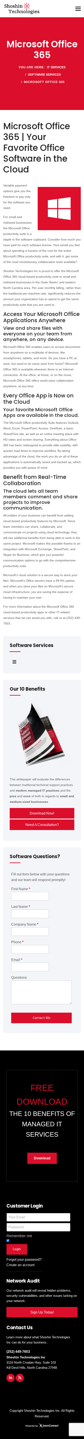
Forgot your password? (24, 1259)
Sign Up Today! (42, 1312)
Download (42, 1158)
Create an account (20, 1265)
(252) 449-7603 (18, 1351)
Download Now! (42, 813)
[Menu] (78, 8)
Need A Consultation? (42, 825)
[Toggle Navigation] (14, 662)
